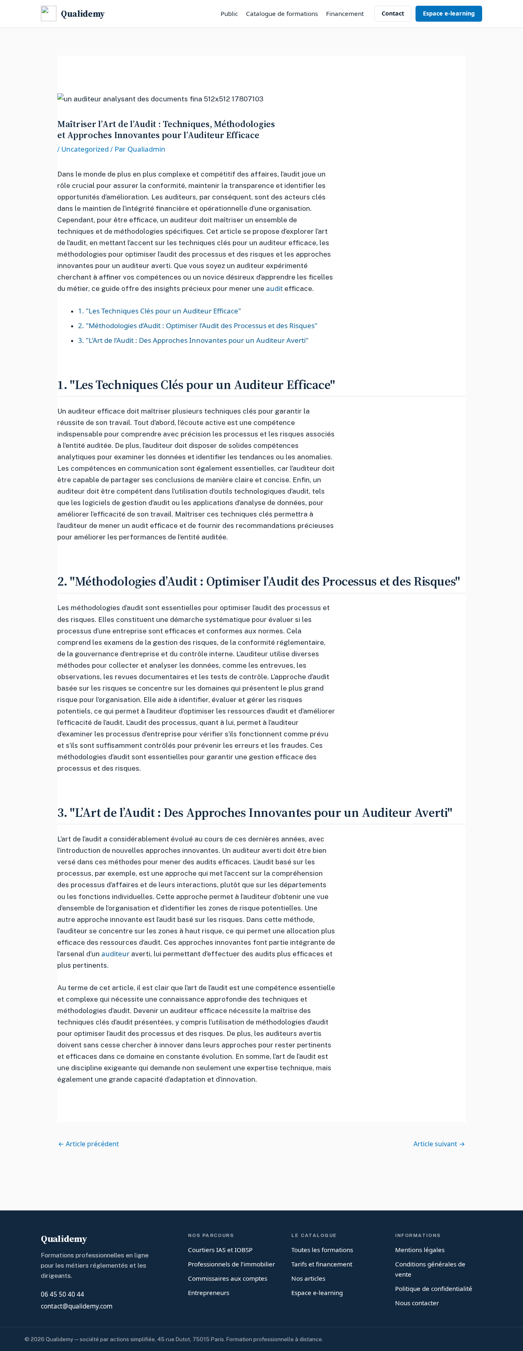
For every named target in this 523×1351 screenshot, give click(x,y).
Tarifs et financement (321, 1264)
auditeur (115, 953)
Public (229, 13)
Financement (345, 13)
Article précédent (88, 1143)
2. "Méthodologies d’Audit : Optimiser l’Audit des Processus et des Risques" (197, 325)
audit (274, 288)
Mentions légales (420, 1250)
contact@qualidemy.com (76, 1306)
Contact (393, 13)
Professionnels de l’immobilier (231, 1264)
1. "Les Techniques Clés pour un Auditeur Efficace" (159, 310)
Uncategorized (85, 149)
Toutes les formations (322, 1250)
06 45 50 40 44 (62, 1294)
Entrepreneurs (208, 1292)
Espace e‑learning (449, 13)
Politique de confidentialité (433, 1288)
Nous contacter (417, 1303)
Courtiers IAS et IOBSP (220, 1250)
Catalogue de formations (282, 13)
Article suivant (439, 1143)
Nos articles (308, 1278)
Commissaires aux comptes (227, 1278)
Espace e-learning (317, 1292)
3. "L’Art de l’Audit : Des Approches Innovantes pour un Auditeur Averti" (193, 340)
